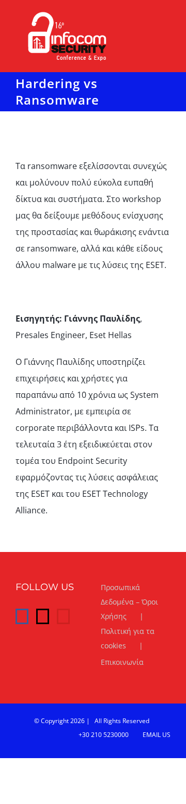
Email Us (155, 734)
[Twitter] (42, 616)
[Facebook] (22, 616)
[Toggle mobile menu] (166, 17)
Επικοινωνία (122, 662)
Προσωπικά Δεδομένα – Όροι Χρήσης (129, 601)
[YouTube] (63, 616)
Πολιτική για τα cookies (127, 638)
